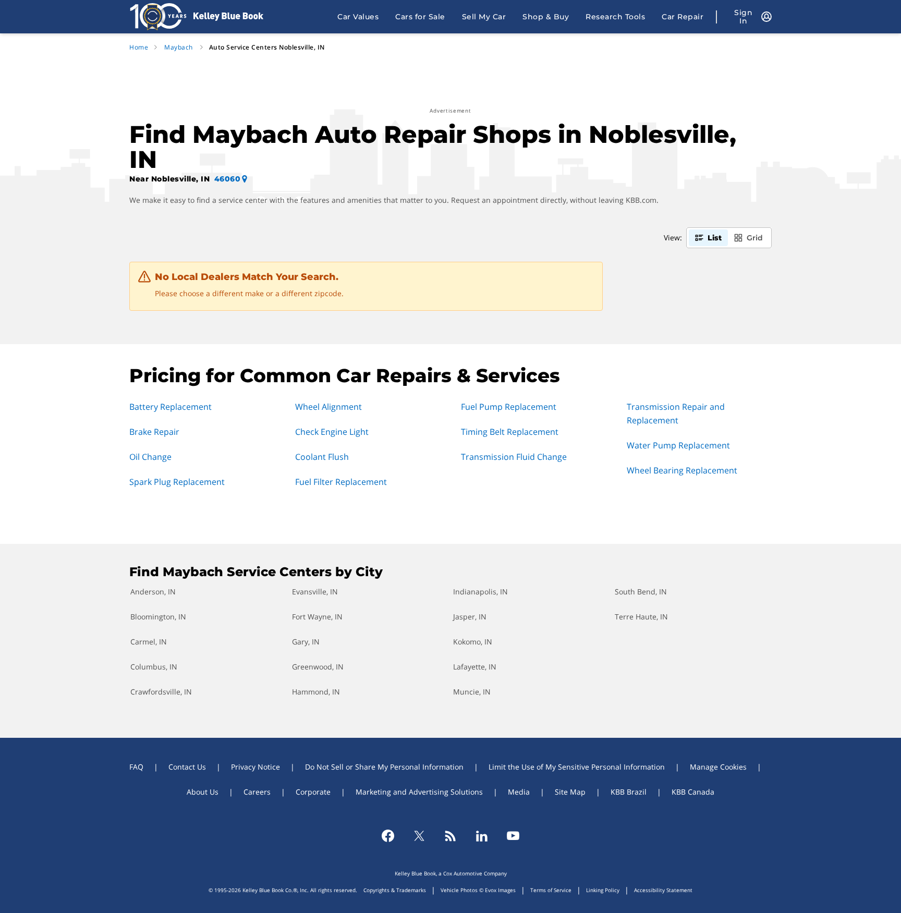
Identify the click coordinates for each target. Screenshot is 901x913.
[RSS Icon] (450, 836)
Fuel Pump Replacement (508, 406)
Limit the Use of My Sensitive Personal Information (577, 767)
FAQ (136, 767)
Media (519, 792)
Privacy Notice (255, 767)
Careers (257, 792)
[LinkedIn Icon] (482, 836)
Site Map (570, 792)
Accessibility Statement (663, 890)
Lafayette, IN (474, 667)
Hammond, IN (316, 692)
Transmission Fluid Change (514, 456)
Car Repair (682, 16)
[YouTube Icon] (513, 836)
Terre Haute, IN (641, 617)
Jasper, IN (469, 617)
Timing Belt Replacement (509, 431)
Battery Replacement (170, 406)
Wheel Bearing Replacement (682, 470)
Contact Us (187, 767)
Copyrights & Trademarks (394, 890)
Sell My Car (484, 16)
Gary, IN (306, 642)
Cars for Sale (420, 16)
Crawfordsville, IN (161, 692)
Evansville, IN (315, 592)
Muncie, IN (472, 692)
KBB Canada (693, 792)
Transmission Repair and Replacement (676, 413)
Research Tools (615, 16)
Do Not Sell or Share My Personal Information (384, 767)
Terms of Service (550, 890)
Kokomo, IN (472, 642)
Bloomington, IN (158, 617)
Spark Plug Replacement (177, 482)
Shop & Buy (545, 16)
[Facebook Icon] (388, 836)
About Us (202, 792)
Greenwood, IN (318, 667)
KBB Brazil (629, 792)
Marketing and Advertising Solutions (419, 792)
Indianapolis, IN (480, 592)
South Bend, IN (641, 592)
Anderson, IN (153, 592)
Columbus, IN (153, 667)
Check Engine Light (332, 431)
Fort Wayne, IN (317, 617)
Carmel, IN (148, 642)
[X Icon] (419, 836)
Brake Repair (154, 431)
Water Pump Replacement (678, 445)
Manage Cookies (718, 767)
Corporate (313, 792)
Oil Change (150, 456)
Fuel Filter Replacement (341, 482)
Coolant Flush (322, 456)
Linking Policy (602, 890)
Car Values (358, 16)
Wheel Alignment (328, 406)
